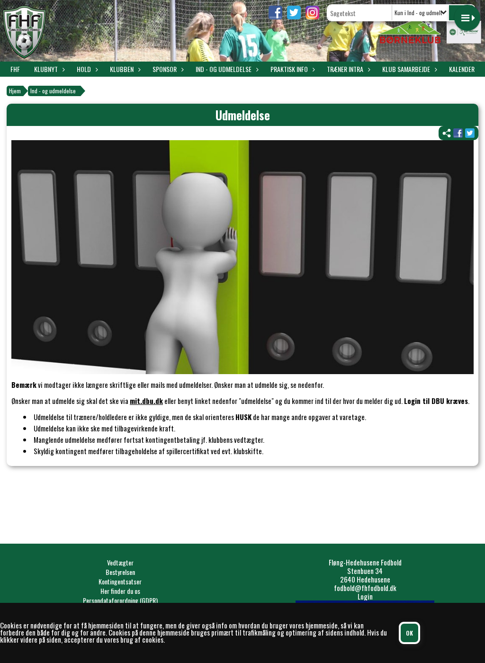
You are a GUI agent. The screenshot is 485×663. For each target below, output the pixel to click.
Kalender (462, 69)
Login (365, 596)
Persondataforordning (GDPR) (120, 600)
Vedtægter (120, 562)
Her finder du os (120, 591)
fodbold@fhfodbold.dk (365, 587)
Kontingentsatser (120, 581)
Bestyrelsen (120, 572)
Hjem (15, 91)
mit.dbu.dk (146, 400)
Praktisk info (289, 69)
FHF (15, 69)
